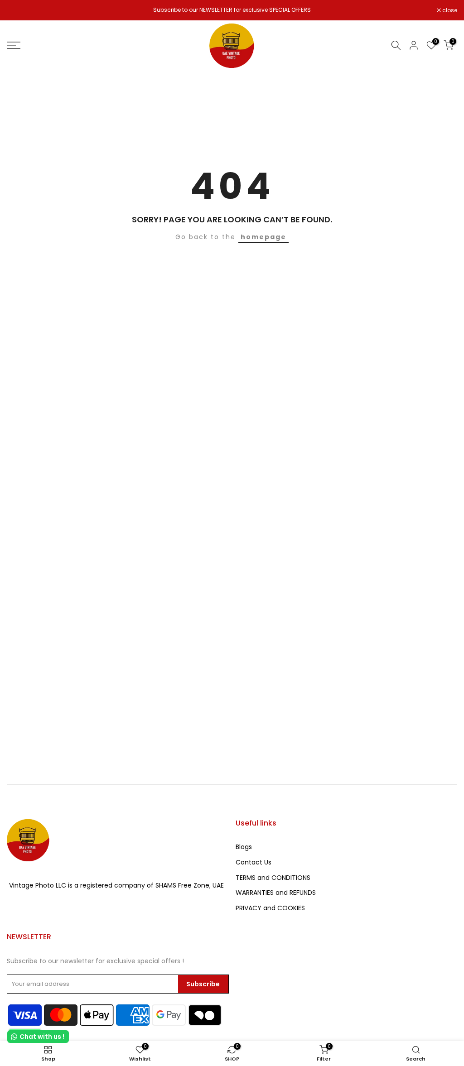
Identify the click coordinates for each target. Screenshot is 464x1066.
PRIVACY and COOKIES (270, 907)
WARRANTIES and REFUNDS (276, 892)
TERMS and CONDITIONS (273, 877)
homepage (263, 236)
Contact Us (253, 862)
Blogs (244, 846)
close (19, 10)
